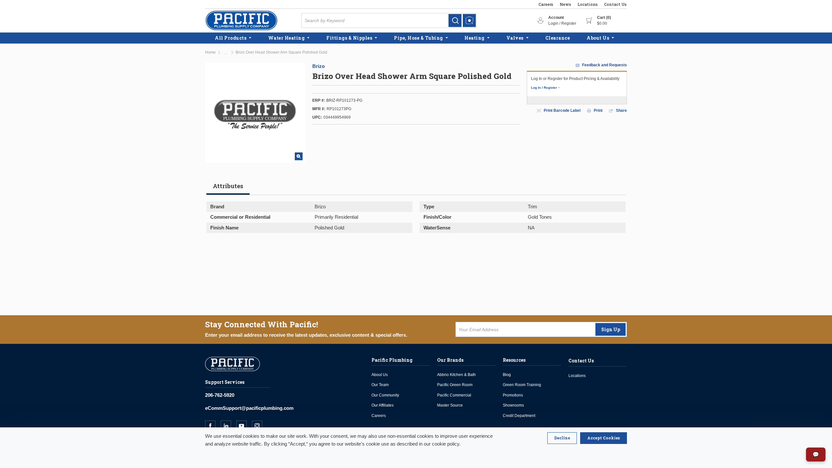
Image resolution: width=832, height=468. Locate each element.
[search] (455, 20)
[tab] (228, 188)
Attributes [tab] (228, 185)
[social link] (213, 426)
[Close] (562, 438)
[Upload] (469, 20)
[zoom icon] (299, 156)
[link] (455, 20)
